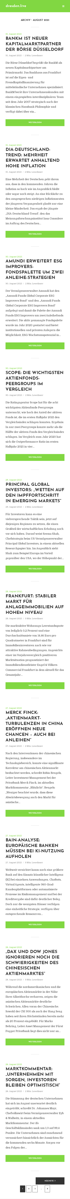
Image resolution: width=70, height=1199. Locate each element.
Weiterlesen (35, 122)
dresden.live (16, 6)
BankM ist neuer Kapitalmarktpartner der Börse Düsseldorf (35, 44)
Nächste (49, 1181)
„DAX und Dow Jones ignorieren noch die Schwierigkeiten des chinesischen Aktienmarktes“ (32, 963)
